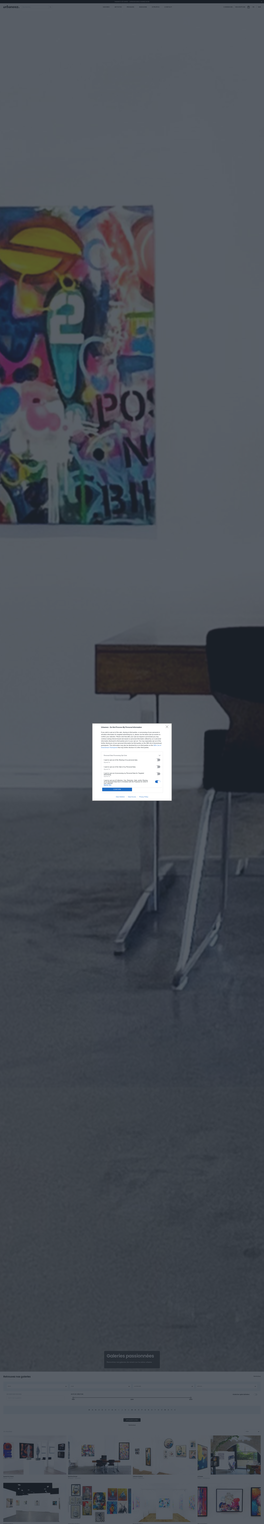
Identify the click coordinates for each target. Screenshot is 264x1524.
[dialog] (132, 762)
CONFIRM (117, 789)
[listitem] (132, 755)
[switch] (157, 760)
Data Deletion (120, 797)
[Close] (168, 727)
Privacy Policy (143, 797)
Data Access (132, 797)
